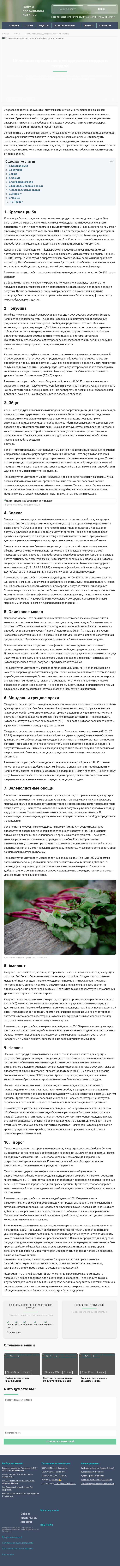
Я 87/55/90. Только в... (57, 1476)
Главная (14, 25)
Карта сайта (8, 1554)
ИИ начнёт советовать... (58, 1468)
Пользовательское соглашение (17, 1548)
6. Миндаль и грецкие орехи (26, 185)
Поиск (101, 9)
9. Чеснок (14, 197)
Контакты (105, 25)
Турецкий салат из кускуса (92, 1472)
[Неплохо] (27, 1325)
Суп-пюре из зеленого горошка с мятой (97, 1468)
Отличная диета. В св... (57, 1472)
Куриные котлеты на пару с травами (96, 1480)
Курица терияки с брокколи (92, 1476)
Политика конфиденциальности (17, 1543)
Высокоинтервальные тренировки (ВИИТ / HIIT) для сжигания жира (19, 1469)
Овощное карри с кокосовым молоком (97, 1484)
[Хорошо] (38, 1325)
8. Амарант (15, 193)
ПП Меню (89, 25)
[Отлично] (48, 1325)
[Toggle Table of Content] (110, 161)
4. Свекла (14, 177)
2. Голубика (15, 169)
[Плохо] (18, 1325)
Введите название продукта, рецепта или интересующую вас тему (83, 17)
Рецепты (44, 25)
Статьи (29, 25)
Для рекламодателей (12, 1537)
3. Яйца (13, 173)
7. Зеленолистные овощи (24, 189)
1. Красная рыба (18, 165)
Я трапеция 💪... (55, 1480)
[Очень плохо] (10, 1325)
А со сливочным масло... (65, 1484)
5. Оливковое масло (21, 181)
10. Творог (16, 201)
